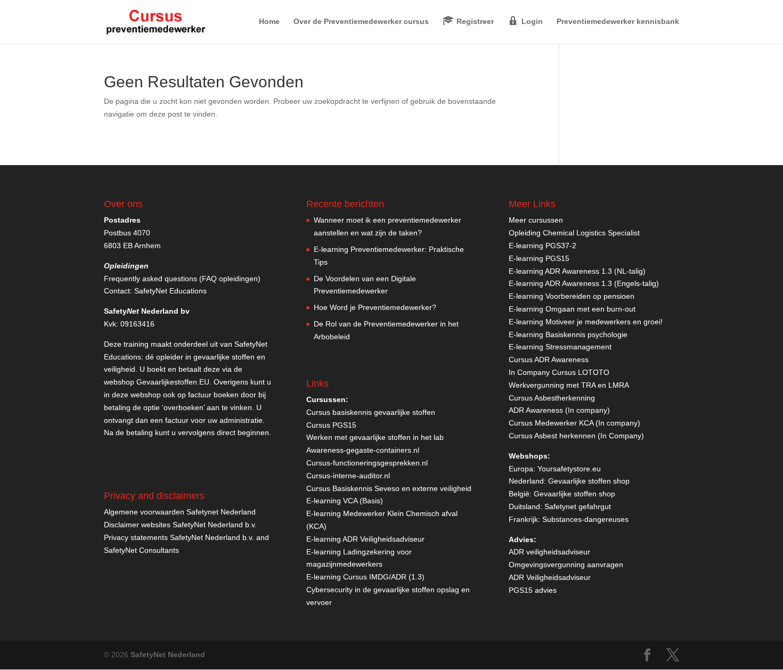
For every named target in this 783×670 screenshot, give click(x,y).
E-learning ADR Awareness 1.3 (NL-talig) (577, 271)
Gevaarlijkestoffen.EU (172, 382)
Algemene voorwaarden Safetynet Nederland (180, 512)
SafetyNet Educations (170, 291)
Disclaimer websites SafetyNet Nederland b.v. (180, 524)
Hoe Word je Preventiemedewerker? (375, 307)
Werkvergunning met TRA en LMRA (569, 385)
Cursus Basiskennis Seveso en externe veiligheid (388, 488)
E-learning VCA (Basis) (344, 500)
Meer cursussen (536, 220)
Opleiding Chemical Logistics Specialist (574, 232)
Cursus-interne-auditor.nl (348, 475)
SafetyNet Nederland (167, 654)
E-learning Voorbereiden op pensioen (571, 296)
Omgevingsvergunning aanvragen (566, 564)
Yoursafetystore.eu (569, 468)
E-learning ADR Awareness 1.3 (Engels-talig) (584, 283)
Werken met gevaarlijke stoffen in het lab (375, 437)
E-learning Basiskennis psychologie (568, 334)
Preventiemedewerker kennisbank (618, 22)
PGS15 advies (533, 590)
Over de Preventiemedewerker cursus (361, 22)
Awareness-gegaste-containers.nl (362, 450)
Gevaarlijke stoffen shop (589, 481)
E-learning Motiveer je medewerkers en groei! (586, 321)
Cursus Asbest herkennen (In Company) (576, 435)
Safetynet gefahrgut (577, 506)
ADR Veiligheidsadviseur (550, 577)
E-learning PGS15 (539, 258)
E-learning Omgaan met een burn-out (572, 309)
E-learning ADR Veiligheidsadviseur (365, 539)
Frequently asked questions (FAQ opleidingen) (182, 278)
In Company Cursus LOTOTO (559, 372)
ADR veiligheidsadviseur (549, 552)
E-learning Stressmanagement (560, 346)
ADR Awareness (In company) (559, 410)
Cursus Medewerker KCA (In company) (574, 423)
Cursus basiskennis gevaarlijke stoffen (370, 412)
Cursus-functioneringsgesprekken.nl (367, 463)
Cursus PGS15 (331, 425)
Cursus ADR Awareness (549, 359)
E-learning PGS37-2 (542, 245)
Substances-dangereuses (585, 519)
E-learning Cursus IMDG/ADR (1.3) (365, 577)
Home (269, 22)
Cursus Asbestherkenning (552, 398)
